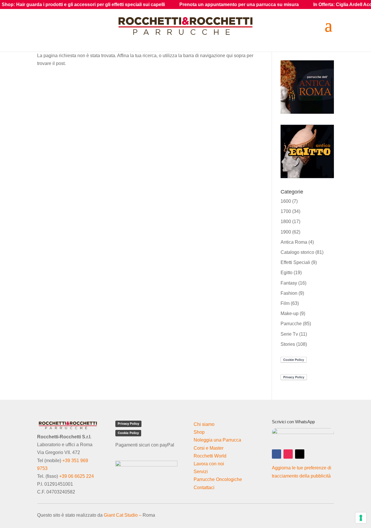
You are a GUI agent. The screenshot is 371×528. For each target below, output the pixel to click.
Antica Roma (294, 242)
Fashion (289, 293)
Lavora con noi (209, 463)
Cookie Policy (128, 433)
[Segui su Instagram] (288, 454)
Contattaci (204, 487)
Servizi (201, 471)
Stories (288, 344)
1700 (286, 211)
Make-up (290, 313)
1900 (286, 231)
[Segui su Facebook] (276, 454)
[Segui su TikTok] (299, 454)
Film (285, 303)
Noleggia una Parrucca (217, 439)
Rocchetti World (210, 455)
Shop (199, 432)
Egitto (286, 272)
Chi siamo (204, 424)
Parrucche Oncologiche (218, 479)
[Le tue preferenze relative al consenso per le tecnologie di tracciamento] (360, 517)
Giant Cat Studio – (122, 515)
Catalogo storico (297, 252)
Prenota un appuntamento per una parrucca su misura (223, 4)
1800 (286, 221)
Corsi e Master (208, 448)
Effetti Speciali (295, 262)
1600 (286, 201)
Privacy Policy (128, 424)
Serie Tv (289, 334)
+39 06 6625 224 (76, 476)
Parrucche (291, 323)
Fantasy (289, 283)
